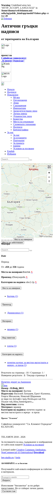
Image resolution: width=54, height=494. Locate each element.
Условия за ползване (23, 148)
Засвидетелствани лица (25, 111)
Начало (11, 89)
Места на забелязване (12, 242)
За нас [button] (10, 132)
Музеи (16, 97)
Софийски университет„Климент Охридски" (13, 59)
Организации (20, 100)
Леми (16, 103)
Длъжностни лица (22, 116)
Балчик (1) (12, 296)
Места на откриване (23, 121)
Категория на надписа (12, 354)
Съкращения (19, 105)
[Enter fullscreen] (49, 167)
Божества (18, 119)
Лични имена (20, 113)
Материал (6, 321)
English (10, 151)
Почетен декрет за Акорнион (16, 382)
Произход (6, 304)
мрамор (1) (12, 329)
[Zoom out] (49, 177)
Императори (19, 108)
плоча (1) (11, 346)
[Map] (27, 200)
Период (5, 262)
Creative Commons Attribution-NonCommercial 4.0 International (23, 451)
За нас (16, 135)
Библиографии (20, 129)
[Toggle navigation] (2, 85)
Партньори (18, 140)
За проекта (18, 143)
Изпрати (6, 480)
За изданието (20, 137)
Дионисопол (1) (15, 313)
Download (39, 452)
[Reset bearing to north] (49, 181)
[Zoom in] (49, 173)
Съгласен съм (8, 491)
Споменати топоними (24, 124)
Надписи (11, 92)
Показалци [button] (12, 94)
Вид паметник (8, 338)
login (17, 457)
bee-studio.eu (7, 457)
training (16, 146)
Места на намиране (23, 239)
